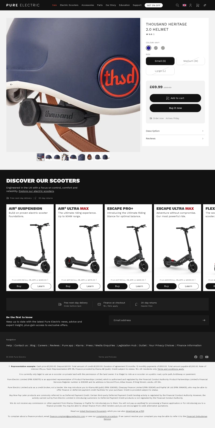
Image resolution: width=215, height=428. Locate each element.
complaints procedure (107, 416)
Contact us (21, 345)
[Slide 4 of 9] (65, 157)
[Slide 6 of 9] (81, 157)
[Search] (177, 5)
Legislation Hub (126, 345)
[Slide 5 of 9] (73, 157)
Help (9, 345)
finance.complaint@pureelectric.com (67, 416)
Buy (19, 286)
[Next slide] (136, 84)
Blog (32, 345)
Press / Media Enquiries (100, 345)
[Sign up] (204, 320)
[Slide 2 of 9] (48, 157)
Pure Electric (20, 357)
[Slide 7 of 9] (89, 157)
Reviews (54, 345)
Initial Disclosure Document (93, 411)
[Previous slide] (9, 84)
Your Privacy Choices (161, 345)
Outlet (143, 345)
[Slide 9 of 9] (106, 157)
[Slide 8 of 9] (97, 157)
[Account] (191, 5)
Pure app (67, 345)
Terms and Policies (107, 357)
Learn (41, 286)
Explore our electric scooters (36, 191)
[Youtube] (207, 357)
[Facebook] (196, 357)
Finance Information (189, 345)
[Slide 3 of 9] (57, 157)
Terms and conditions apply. (171, 369)
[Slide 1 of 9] (40, 157)
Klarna (80, 345)
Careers (42, 345)
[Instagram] (201, 357)
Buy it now (175, 107)
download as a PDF (135, 411)
